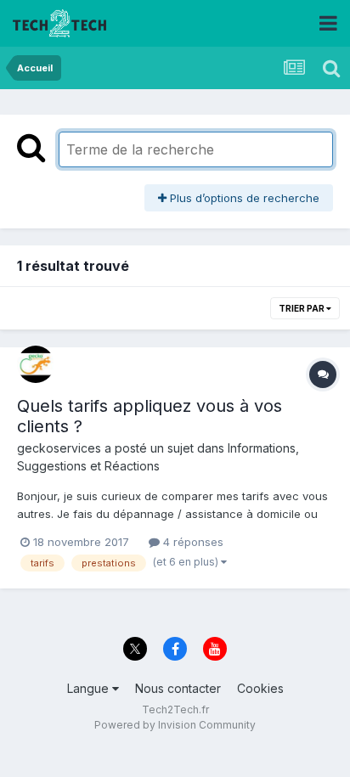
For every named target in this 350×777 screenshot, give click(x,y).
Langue (89, 688)
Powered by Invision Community (175, 724)
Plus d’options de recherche (243, 198)
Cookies (260, 688)
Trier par (302, 308)
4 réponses (191, 542)
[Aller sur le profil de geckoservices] (35, 364)
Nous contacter (178, 688)
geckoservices (59, 448)
